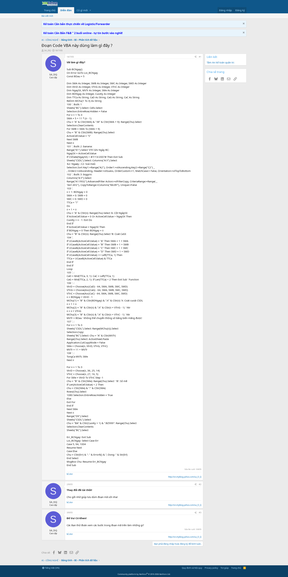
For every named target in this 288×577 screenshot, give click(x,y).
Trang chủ (49, 10)
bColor (70, 474)
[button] (90, 10)
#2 (200, 484)
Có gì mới (82, 10)
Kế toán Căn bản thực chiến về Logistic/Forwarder (76, 24)
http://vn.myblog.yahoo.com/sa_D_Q (184, 476)
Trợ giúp (224, 567)
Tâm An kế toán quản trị (220, 62)
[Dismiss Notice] (243, 24)
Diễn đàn (66, 10)
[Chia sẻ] (195, 57)
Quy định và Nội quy (192, 567)
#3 (200, 512)
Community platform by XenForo (144, 574)
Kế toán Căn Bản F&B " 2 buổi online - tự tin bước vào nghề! (83, 33)
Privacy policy (211, 567)
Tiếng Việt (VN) (52, 567)
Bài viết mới (47, 15)
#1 (200, 56)
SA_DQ (47, 50)
